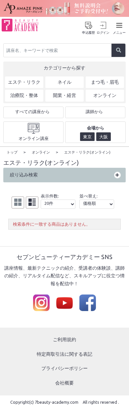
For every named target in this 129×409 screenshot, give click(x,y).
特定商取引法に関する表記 (64, 354)
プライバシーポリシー (64, 368)
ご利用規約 (64, 339)
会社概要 (64, 383)
